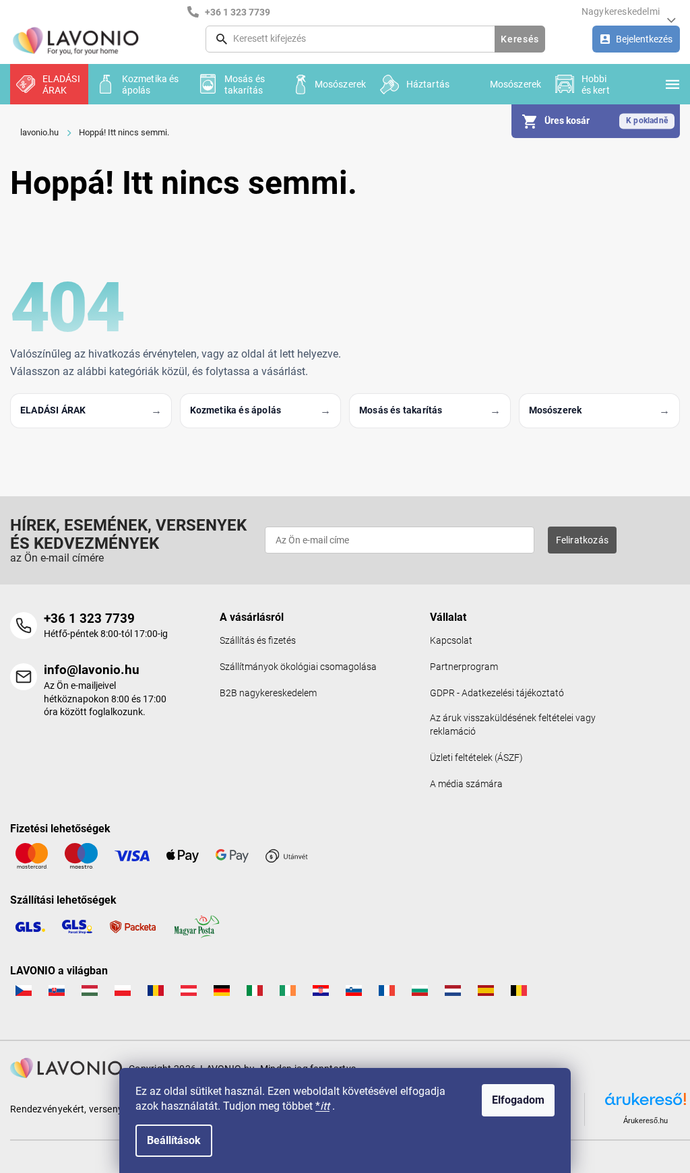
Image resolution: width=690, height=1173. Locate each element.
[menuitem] (49, 84)
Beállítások (174, 1140)
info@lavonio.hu (91, 669)
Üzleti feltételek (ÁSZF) (476, 758)
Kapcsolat (451, 640)
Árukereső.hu (645, 1120)
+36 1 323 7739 (89, 618)
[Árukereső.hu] (645, 1104)
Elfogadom (518, 1100)
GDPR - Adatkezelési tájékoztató (497, 693)
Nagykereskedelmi (621, 11)
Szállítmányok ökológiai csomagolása (298, 667)
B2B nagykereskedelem (268, 693)
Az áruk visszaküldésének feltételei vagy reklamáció (513, 724)
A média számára (466, 784)
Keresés (520, 39)
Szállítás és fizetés (258, 640)
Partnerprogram (464, 667)
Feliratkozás (582, 540)
